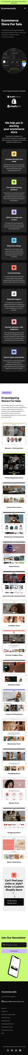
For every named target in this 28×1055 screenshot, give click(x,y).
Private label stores (7, 1027)
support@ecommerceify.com (14, 1001)
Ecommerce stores (7, 1030)
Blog (2, 1033)
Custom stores (5, 1017)
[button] (25, 8)
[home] (8, 8)
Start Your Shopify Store (8, 1014)
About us (4, 1008)
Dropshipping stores (7, 1024)
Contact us (4, 1011)
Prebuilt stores (5, 1021)
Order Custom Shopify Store (12, 902)
